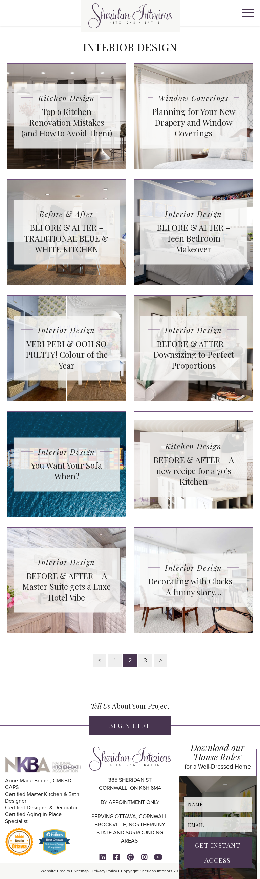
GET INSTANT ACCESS (218, 852)
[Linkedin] (103, 857)
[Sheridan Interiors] (130, 15)
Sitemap (81, 871)
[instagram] (144, 857)
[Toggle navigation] (248, 13)
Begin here (130, 725)
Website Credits (55, 871)
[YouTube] (158, 857)
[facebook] (116, 857)
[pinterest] (130, 857)
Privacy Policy (104, 871)
